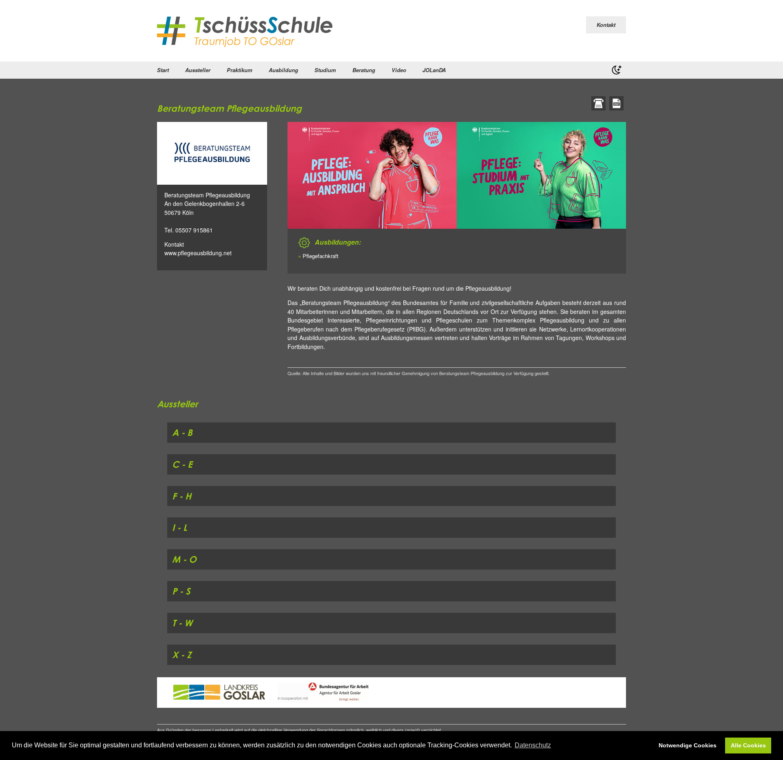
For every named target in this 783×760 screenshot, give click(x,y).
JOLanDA (434, 70)
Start (163, 70)
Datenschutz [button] (533, 745)
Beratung (363, 70)
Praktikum (239, 70)
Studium (325, 70)
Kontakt (606, 25)
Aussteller (197, 70)
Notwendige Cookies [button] (688, 745)
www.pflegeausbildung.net (198, 253)
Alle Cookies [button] (748, 745)
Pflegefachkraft (320, 256)
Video (399, 70)
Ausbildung (283, 70)
